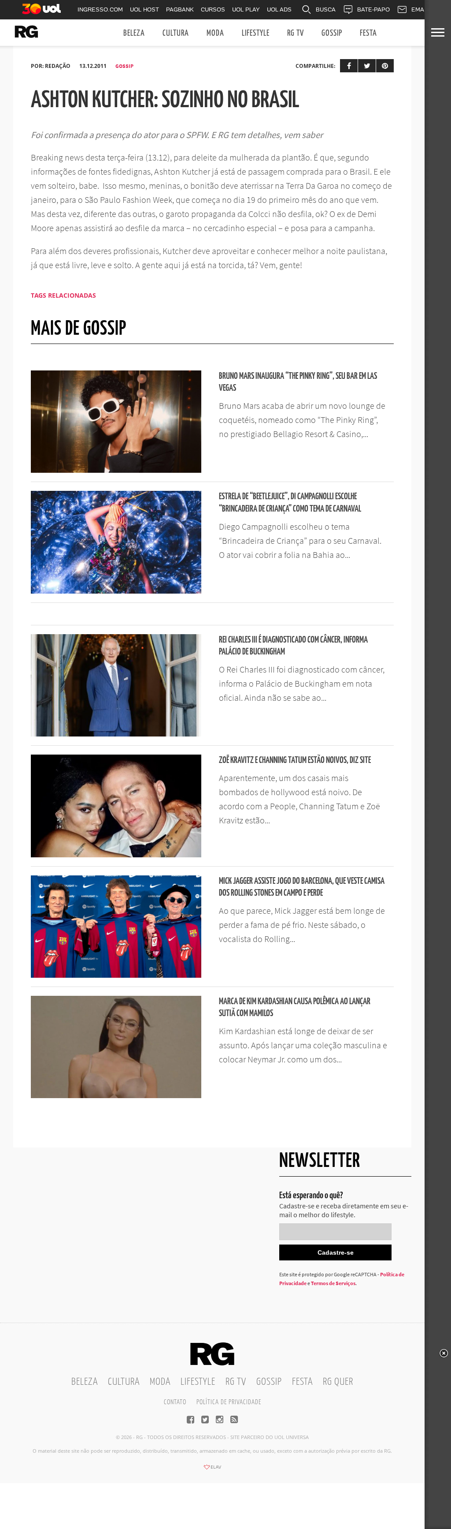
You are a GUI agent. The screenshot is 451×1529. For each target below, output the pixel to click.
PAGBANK (180, 9)
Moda (215, 33)
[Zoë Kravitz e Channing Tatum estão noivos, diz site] (116, 855)
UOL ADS (279, 9)
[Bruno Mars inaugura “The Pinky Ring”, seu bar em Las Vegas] (116, 470)
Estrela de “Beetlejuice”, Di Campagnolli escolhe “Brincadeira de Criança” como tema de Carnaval (290, 503)
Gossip (332, 33)
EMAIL (420, 9)
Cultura (176, 33)
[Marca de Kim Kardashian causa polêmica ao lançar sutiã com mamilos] (116, 1095)
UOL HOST (144, 9)
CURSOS (213, 9)
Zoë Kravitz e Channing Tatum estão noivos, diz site (295, 760)
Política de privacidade (228, 1402)
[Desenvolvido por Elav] (212, 1470)
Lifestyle (256, 33)
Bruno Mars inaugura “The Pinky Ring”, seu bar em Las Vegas (298, 382)
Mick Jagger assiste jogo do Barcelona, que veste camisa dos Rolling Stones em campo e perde (301, 887)
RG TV (295, 33)
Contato (175, 1402)
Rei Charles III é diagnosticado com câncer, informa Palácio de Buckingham (293, 646)
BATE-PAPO (373, 9)
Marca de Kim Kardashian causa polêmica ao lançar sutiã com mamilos (294, 1008)
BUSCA (326, 9)
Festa (368, 33)
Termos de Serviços (333, 1283)
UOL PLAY (246, 9)
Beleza (134, 33)
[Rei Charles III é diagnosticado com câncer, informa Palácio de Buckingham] (116, 734)
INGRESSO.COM (100, 9)
